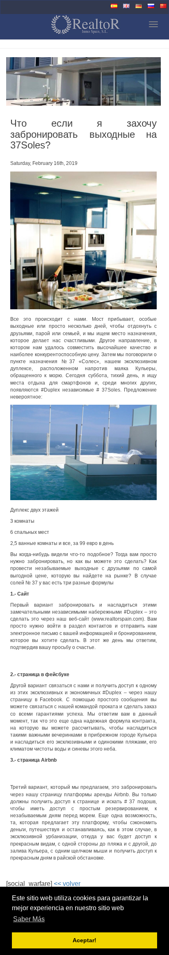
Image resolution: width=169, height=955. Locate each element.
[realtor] (60, 25)
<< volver (67, 883)
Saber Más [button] (29, 919)
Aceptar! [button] (84, 940)
